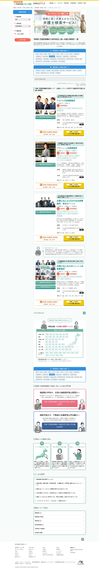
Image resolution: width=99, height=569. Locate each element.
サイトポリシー (28, 562)
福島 (67, 334)
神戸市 (68, 352)
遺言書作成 (38, 70)
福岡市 (64, 352)
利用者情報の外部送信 (60, 562)
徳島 (66, 346)
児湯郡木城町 (58, 56)
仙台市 (47, 355)
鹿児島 (66, 349)
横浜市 (47, 352)
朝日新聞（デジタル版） (20, 547)
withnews (17, 554)
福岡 (46, 349)
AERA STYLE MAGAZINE (48, 554)
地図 (81, 124)
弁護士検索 (60, 3)
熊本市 (67, 103)
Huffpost (30, 551)
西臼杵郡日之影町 (69, 58)
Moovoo (16, 553)
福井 (63, 339)
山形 (64, 334)
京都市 (72, 352)
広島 (46, 346)
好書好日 (44, 551)
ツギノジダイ (59, 551)
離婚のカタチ (17, 556)
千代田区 (66, 271)
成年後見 (37, 72)
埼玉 (54, 336)
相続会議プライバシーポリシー (47, 562)
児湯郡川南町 (45, 56)
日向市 (53, 53)
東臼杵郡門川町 (39, 61)
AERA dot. (31, 553)
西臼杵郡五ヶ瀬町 (78, 58)
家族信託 (79, 70)
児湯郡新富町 (38, 56)
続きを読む (77, 116)
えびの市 (66, 53)
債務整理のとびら (32, 556)
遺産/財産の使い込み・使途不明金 (47, 72)
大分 (59, 349)
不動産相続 (58, 72)
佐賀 (50, 349)
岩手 (54, 334)
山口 (53, 346)
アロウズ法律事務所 (66, 100)
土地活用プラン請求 (82, 3)
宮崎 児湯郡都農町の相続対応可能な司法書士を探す (59, 425)
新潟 (46, 339)
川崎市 (57, 355)
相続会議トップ (53, 3)
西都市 (49, 53)
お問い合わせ (28, 563)
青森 (51, 334)
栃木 (64, 336)
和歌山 (63, 344)
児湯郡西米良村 (66, 56)
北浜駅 (73, 150)
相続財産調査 (68, 70)
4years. (57, 547)
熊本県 (60, 103)
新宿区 (67, 206)
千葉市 (61, 355)
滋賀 (59, 344)
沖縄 (70, 349)
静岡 (50, 341)
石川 (59, 339)
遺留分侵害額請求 (55, 70)
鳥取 (56, 346)
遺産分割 (43, 70)
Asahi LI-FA (58, 553)
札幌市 (60, 352)
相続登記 (74, 70)
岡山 (50, 346)
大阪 (46, 344)
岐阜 (53, 341)
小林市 (62, 53)
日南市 (58, 53)
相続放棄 (48, 70)
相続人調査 (62, 70)
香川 (63, 346)
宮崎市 (37, 53)
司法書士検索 (73, 3)
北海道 (47, 334)
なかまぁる (45, 553)
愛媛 (69, 346)
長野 (53, 339)
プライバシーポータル (70, 562)
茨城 (60, 336)
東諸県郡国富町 (39, 58)
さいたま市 (52, 355)
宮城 (60, 334)
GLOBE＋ (45, 549)
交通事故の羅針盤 (59, 554)
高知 (72, 346)
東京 (46, 336)
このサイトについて (19, 562)
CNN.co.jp (31, 549)
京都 (53, 344)
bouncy (30, 554)
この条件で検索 (22, 39)
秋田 (57, 334)
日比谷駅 (74, 271)
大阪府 (60, 150)
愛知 (46, 341)
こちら (63, 360)
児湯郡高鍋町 (76, 53)
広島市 (76, 352)
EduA (16, 551)
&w (18, 549)
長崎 (53, 349)
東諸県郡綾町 (46, 58)
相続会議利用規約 (36, 562)
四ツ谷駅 (73, 206)
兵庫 (50, 344)
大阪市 (67, 150)
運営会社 (17, 563)
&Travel (21, 549)
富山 (56, 339)
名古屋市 (55, 352)
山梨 (50, 339)
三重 (56, 341)
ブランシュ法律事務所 (67, 148)
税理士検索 (66, 3)
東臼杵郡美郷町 (47, 61)
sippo (44, 547)
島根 (59, 346)
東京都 (60, 206)
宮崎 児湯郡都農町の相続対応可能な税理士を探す (59, 403)
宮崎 (63, 349)
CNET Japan (31, 547)
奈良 (56, 344)
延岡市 (41, 53)
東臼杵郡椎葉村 (54, 61)
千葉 (57, 336)
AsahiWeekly (72, 552)
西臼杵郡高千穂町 (61, 58)
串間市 (71, 53)
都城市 (45, 53)
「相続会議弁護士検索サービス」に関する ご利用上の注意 (49, 359)
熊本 (56, 349)
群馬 (67, 336)
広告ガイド (22, 563)
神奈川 (50, 336)
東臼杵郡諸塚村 (62, 61)
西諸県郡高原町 (53, 58)
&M (15, 549)
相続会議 (58, 549)
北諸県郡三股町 (73, 56)
